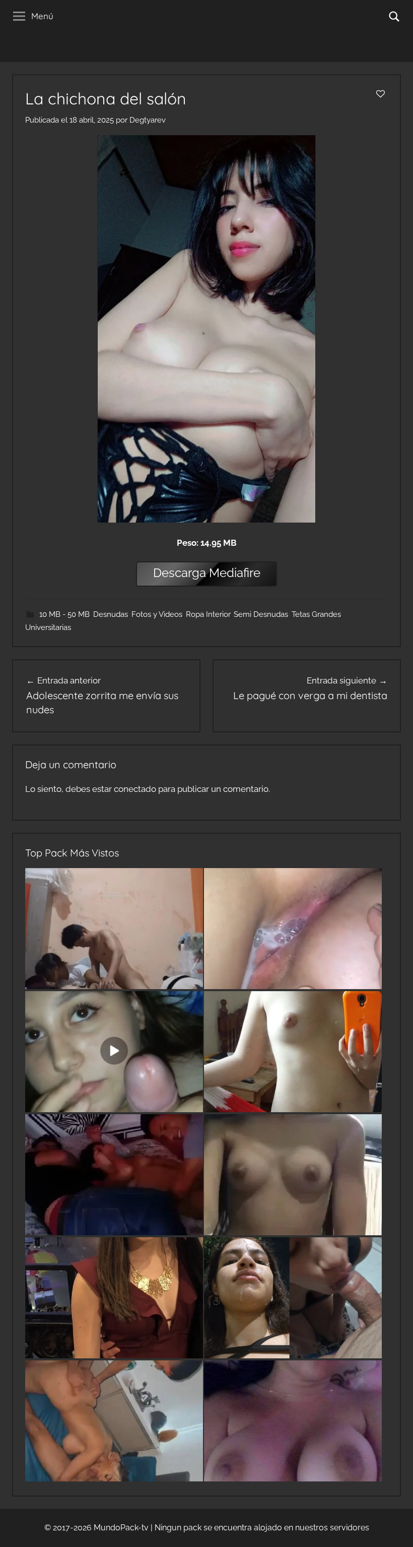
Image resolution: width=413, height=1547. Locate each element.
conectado (135, 789)
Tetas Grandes (316, 614)
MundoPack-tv (121, 1527)
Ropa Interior (208, 614)
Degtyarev (147, 120)
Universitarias (48, 627)
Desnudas (110, 614)
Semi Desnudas (261, 614)
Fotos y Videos (156, 614)
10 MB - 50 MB (64, 614)
